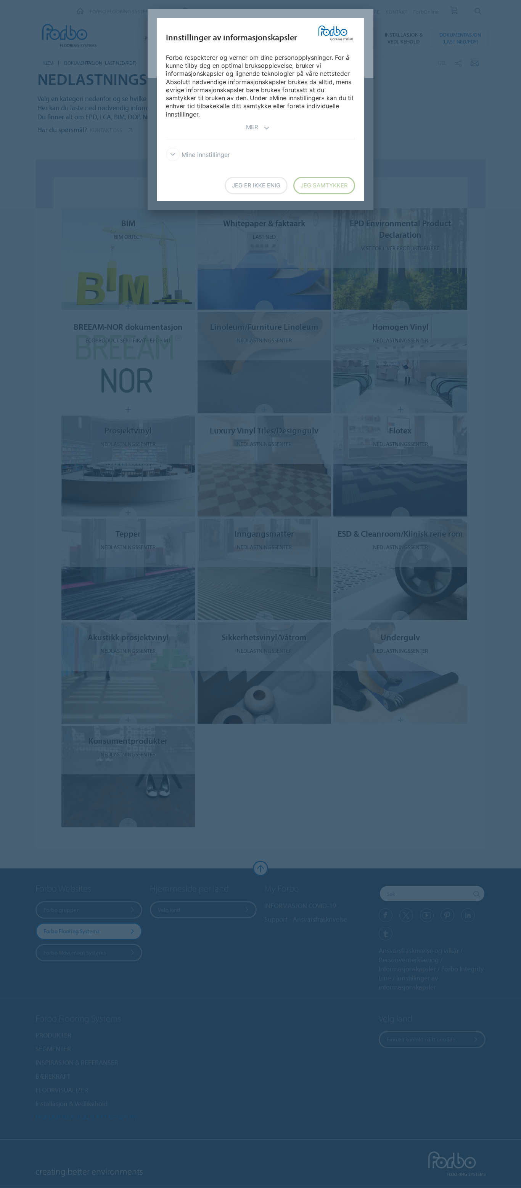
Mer (252, 127)
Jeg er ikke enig (256, 185)
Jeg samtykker (324, 185)
